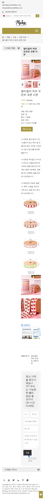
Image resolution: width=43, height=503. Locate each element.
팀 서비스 (25, 325)
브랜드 (24, 100)
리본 (14, 37)
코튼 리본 (22, 37)
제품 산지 (25, 104)
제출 (27, 453)
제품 (8, 37)
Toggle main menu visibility (36, 31)
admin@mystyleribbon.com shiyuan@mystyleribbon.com (12, 6)
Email (27, 129)
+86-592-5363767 (11, 12)
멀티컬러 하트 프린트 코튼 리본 (35, 359)
